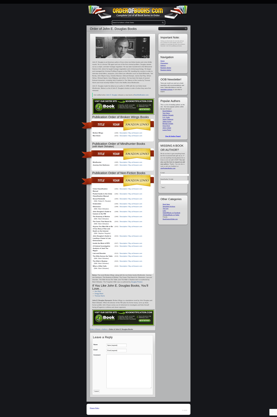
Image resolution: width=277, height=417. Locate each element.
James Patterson (168, 119)
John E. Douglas (111, 95)
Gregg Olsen (99, 293)
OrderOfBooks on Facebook (171, 213)
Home (162, 61)
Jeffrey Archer (167, 121)
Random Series (165, 68)
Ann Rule (98, 291)
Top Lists (165, 208)
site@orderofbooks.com (167, 168)
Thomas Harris (100, 296)
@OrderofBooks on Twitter (171, 215)
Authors (104, 329)
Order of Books (95, 329)
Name (95, 344)
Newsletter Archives (169, 206)
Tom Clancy (166, 113)
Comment (97, 355)
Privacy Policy (94, 408)
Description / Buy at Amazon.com (131, 133)
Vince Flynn (166, 126)
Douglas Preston (137, 282)
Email (95, 350)
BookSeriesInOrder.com (170, 219)
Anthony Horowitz (168, 115)
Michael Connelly (168, 123)
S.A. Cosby (166, 117)
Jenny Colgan (167, 128)
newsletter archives (166, 89)
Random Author (165, 70)
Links (164, 211)
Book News (166, 204)
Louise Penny (167, 130)
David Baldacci (167, 111)
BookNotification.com (141, 95)
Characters (164, 63)
